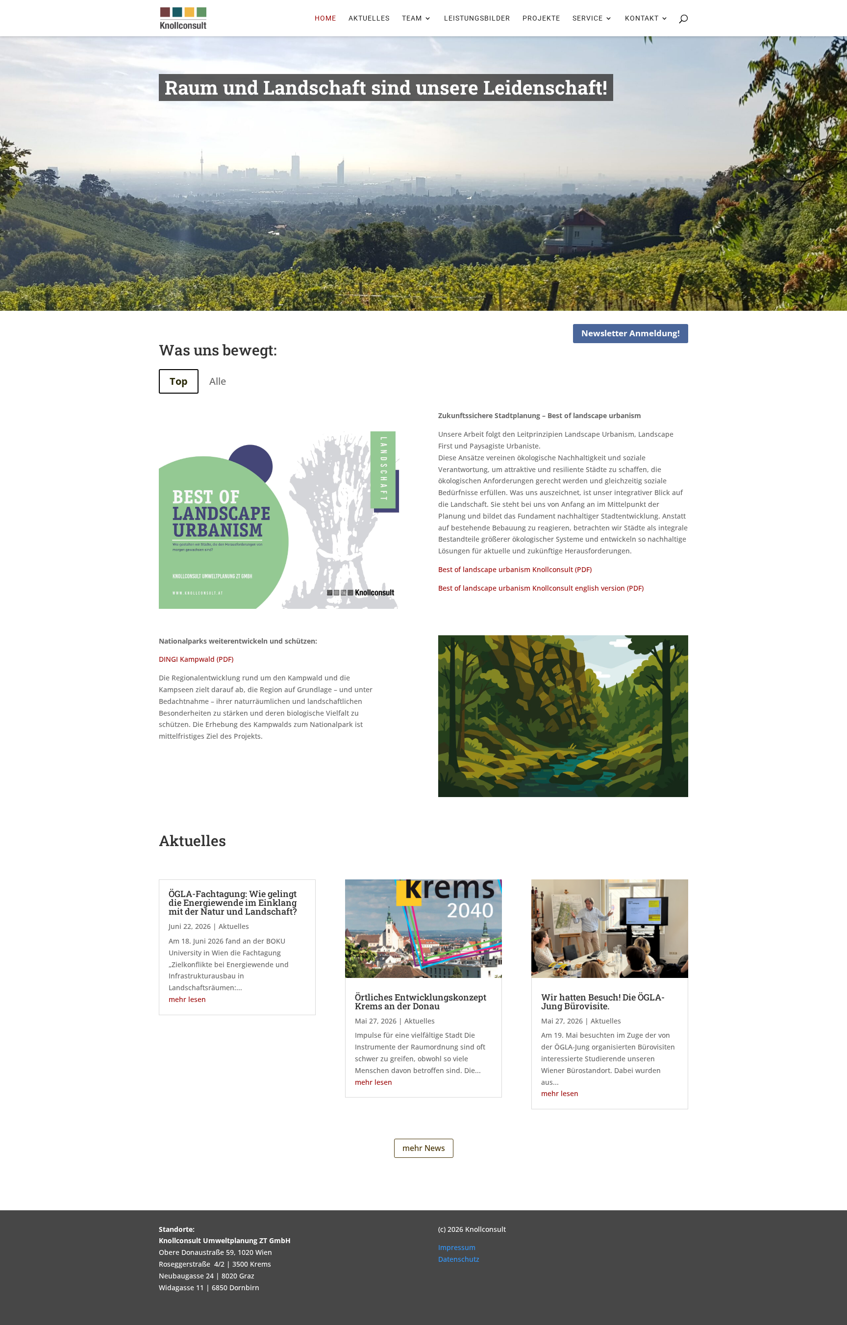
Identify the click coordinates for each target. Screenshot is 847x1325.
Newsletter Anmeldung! (630, 333)
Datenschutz (458, 1259)
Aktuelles (369, 18)
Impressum (456, 1247)
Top (179, 381)
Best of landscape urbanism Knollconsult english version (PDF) (541, 588)
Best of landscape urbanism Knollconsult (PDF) (515, 569)
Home (325, 18)
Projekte (541, 18)
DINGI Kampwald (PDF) (196, 659)
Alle (217, 381)
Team (412, 18)
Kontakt (642, 18)
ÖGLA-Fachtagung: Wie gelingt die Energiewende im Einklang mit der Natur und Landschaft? (233, 902)
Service (588, 18)
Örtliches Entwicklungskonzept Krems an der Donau (420, 1001)
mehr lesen (187, 999)
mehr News (423, 1148)
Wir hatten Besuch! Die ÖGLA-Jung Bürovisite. (603, 1001)
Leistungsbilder (477, 18)
